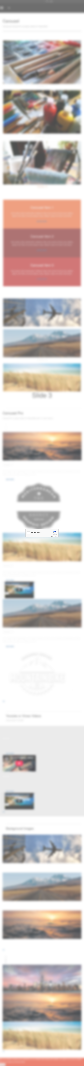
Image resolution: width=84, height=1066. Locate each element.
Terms (56, 536)
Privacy (52, 536)
